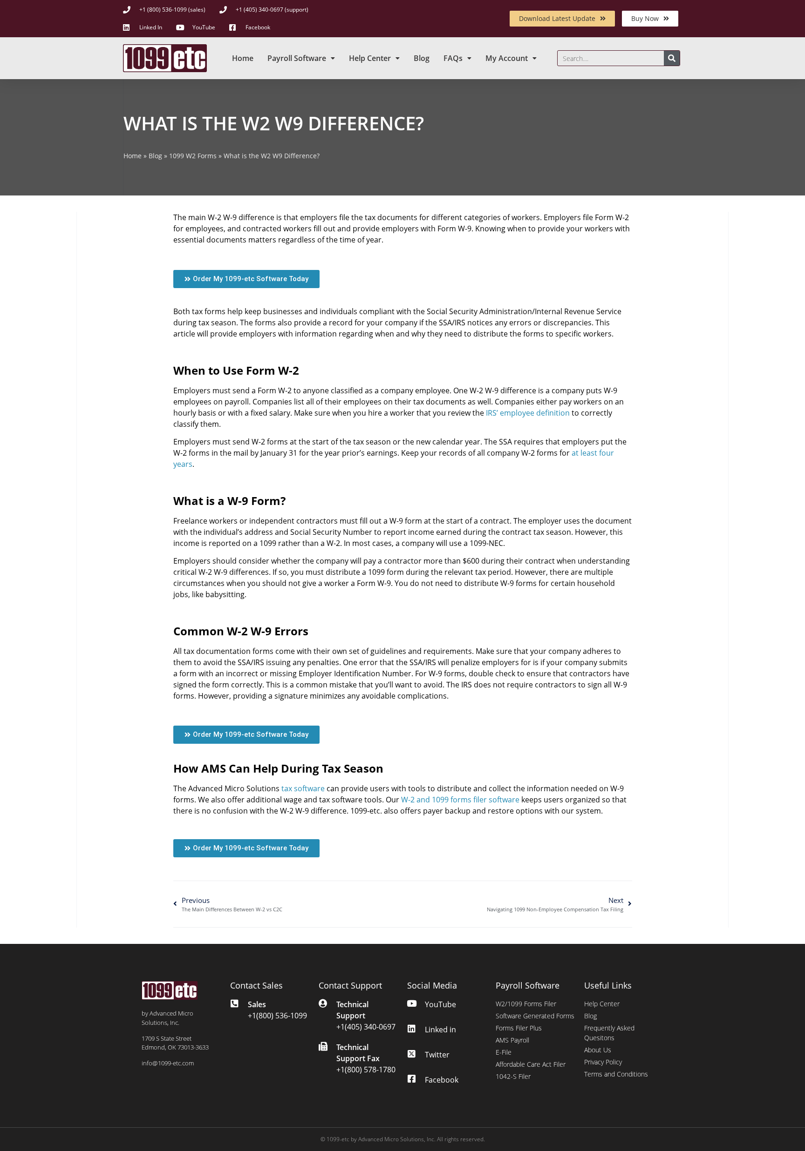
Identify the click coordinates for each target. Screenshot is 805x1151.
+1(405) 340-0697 (366, 1027)
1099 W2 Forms (193, 155)
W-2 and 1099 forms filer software (460, 799)
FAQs (453, 58)
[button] (246, 279)
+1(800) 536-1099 (277, 1015)
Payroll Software (296, 58)
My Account (506, 58)
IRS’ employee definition (528, 413)
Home (242, 58)
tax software (303, 788)
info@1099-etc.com (168, 1063)
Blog (422, 58)
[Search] (672, 58)
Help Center (370, 58)
